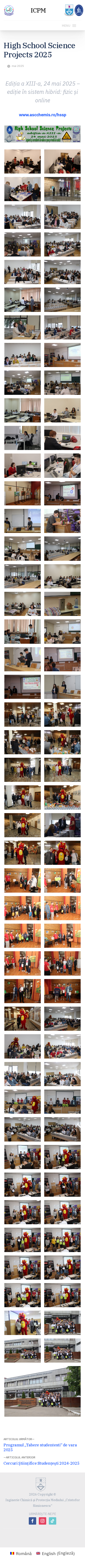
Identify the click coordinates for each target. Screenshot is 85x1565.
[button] (66, 25)
